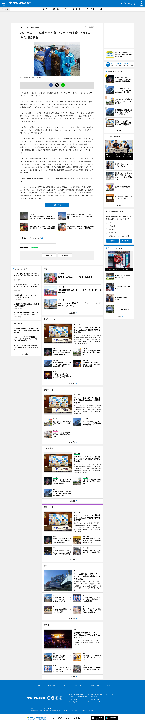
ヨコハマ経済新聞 (20, 3)
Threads (134, 3)
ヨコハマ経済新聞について (77, 694)
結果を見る (125, 241)
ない (110, 222)
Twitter (125, 3)
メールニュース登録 (95, 702)
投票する (112, 241)
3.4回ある (112, 229)
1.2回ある (112, 226)
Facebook (121, 3)
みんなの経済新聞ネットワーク (36, 718)
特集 (100, 9)
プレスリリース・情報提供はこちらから (101, 694)
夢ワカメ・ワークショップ (31, 238)
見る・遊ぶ (56, 9)
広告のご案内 (73, 699)
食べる (45, 9)
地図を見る (57, 205)
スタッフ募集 (73, 702)
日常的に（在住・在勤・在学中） (120, 236)
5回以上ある (113, 232)
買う (66, 9)
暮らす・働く (77, 9)
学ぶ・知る (90, 9)
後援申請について (95, 699)
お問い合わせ (93, 696)
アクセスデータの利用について (78, 696)
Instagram (130, 3)
